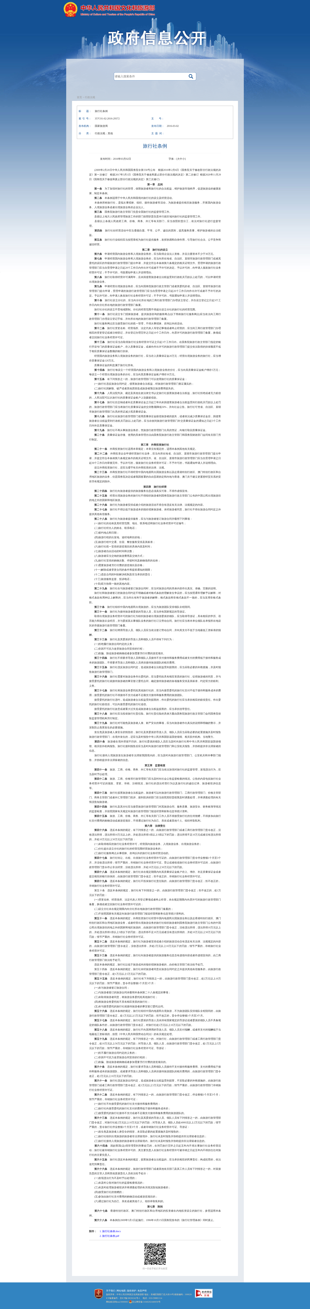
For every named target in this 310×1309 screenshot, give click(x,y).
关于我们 (110, 1291)
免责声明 (142, 1291)
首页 (79, 97)
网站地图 (121, 1291)
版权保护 (131, 1291)
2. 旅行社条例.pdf (109, 1236)
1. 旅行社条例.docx (110, 1231)
